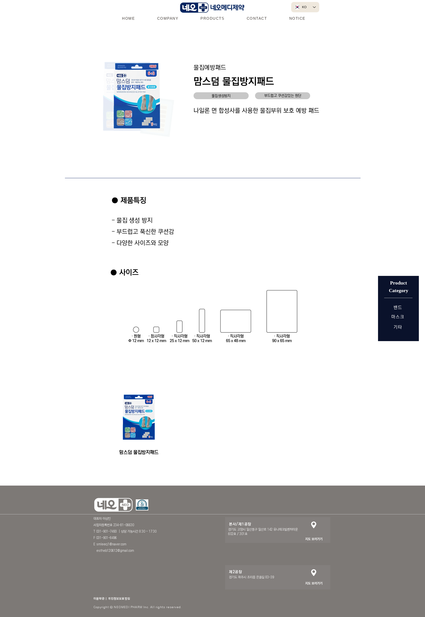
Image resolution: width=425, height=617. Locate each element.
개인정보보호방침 (119, 598)
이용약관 (99, 598)
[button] (167, 18)
